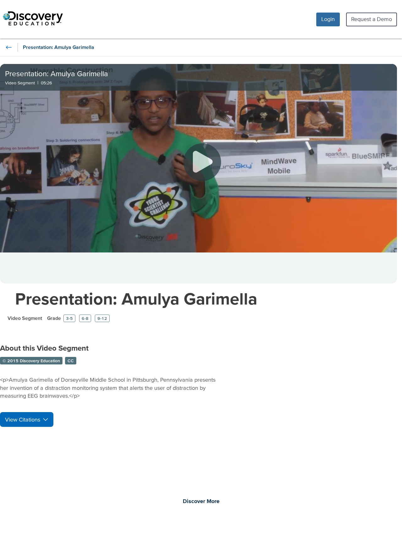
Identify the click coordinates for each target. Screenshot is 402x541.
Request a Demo (371, 19)
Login (328, 19)
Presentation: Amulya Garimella (136, 298)
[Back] (9, 47)
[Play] (202, 162)
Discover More (201, 501)
